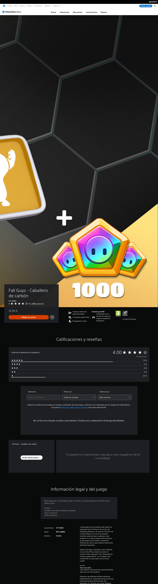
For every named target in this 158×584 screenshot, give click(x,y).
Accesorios (38, 6)
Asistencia (56, 6)
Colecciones (64, 12)
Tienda (9, 6)
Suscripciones (91, 12)
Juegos (22, 6)
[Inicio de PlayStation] (4, 6)
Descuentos (77, 12)
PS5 (16, 6)
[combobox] (43, 397)
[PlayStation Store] (12, 11)
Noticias (47, 6)
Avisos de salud (85, 568)
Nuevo (53, 12)
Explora (104, 12)
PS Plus (29, 6)
